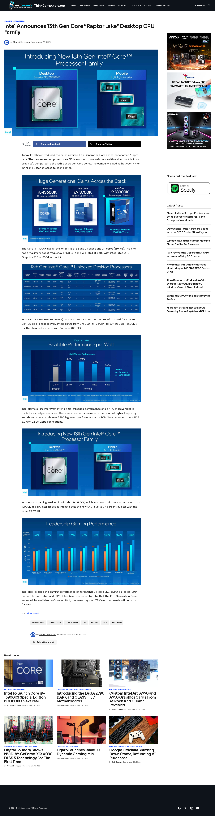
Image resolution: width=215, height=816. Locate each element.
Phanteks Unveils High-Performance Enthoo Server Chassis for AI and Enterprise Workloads (188, 217)
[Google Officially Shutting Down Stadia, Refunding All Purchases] (133, 730)
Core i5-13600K (38, 622)
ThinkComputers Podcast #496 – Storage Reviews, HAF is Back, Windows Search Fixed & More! (186, 284)
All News (8, 21)
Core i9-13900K (72, 622)
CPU (84, 622)
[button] (5, 5)
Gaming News (18, 746)
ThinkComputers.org (49, 5)
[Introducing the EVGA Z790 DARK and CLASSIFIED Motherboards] (81, 673)
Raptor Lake (117, 622)
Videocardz (33, 613)
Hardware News (19, 21)
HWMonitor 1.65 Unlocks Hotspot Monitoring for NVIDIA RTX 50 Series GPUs (188, 268)
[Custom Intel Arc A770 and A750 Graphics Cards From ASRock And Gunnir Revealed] (133, 673)
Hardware (94, 622)
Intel (105, 622)
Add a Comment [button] (45, 642)
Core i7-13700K (55, 622)
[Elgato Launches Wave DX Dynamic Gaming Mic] (81, 730)
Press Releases (85, 689)
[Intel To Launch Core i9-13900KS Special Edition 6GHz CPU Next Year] (28, 673)
